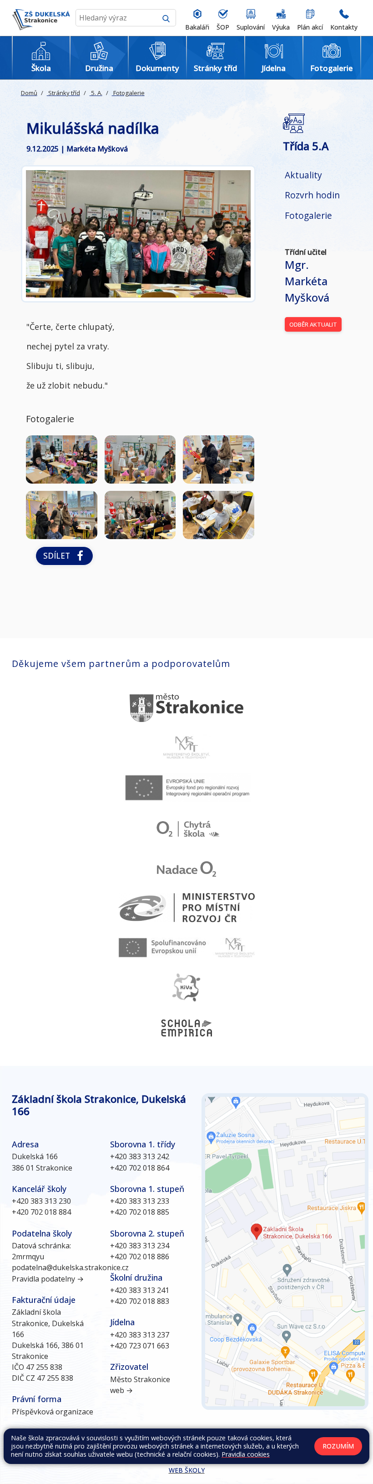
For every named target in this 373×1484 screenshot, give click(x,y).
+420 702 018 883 (139, 1301)
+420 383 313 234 (139, 1246)
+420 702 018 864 (139, 1168)
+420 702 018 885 (139, 1212)
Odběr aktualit (313, 324)
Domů (29, 93)
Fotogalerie (128, 93)
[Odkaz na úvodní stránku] (41, 17)
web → (121, 1390)
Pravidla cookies (246, 1454)
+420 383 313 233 (139, 1201)
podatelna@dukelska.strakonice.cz (70, 1267)
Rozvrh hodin (312, 195)
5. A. (96, 93)
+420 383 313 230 (41, 1201)
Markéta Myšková (307, 281)
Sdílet (59, 555)
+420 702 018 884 (41, 1212)
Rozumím (338, 1446)
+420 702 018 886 (139, 1257)
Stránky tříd (63, 93)
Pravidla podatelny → (48, 1279)
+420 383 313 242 (139, 1156)
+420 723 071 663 (139, 1346)
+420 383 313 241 (139, 1290)
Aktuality (303, 175)
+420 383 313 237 (139, 1335)
